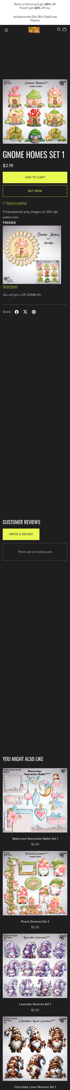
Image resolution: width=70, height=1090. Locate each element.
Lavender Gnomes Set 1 (35, 1004)
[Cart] (66, 29)
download (10, 287)
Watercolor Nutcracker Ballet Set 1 (35, 839)
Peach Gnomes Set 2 (35, 922)
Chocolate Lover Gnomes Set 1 (35, 1087)
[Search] (59, 29)
